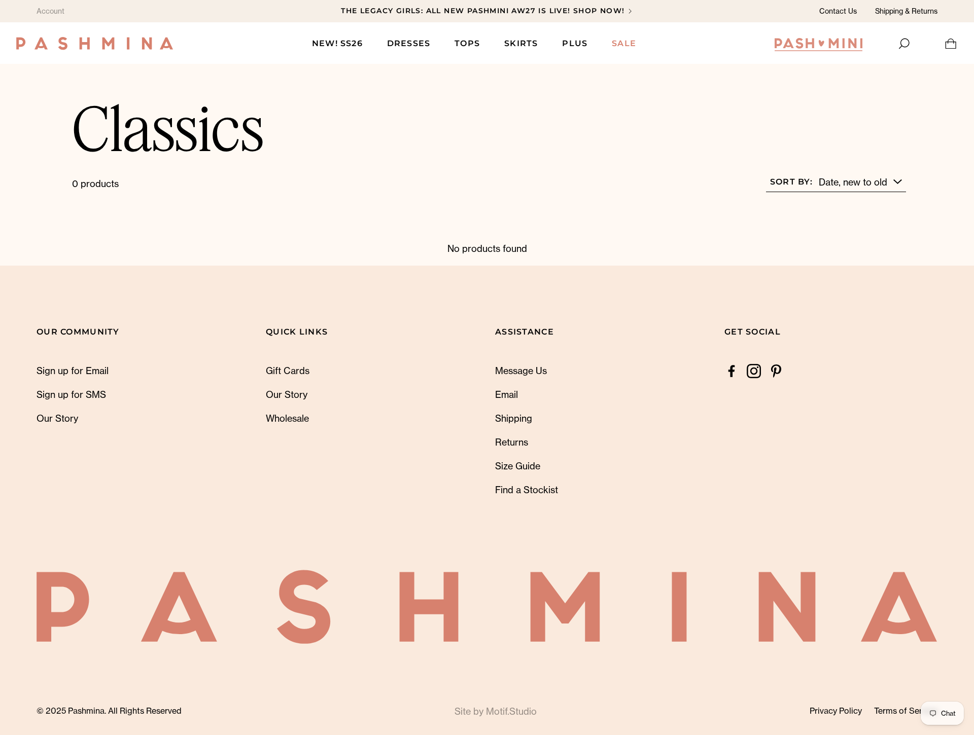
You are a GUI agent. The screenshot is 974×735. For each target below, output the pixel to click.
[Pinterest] (776, 371)
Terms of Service (905, 711)
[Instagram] (754, 371)
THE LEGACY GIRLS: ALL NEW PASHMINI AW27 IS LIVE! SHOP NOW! (482, 10)
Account (50, 11)
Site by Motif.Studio (496, 711)
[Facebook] (731, 371)
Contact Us (838, 11)
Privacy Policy (836, 711)
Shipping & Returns (906, 11)
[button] (903, 43)
